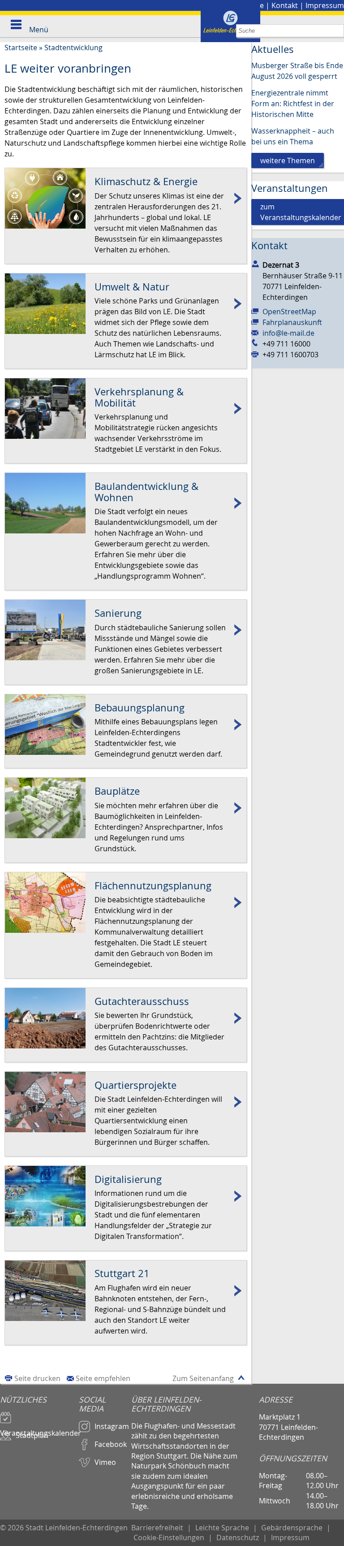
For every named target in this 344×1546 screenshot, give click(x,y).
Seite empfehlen (103, 1378)
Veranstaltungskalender (39, 1429)
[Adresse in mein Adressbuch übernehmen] (255, 263)
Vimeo (105, 1462)
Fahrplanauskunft (292, 322)
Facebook (111, 1444)
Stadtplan (32, 1435)
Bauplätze (125, 808)
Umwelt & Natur (125, 303)
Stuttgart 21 (125, 1290)
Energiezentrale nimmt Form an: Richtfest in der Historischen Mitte (292, 103)
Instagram (112, 1426)
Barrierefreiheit (157, 1528)
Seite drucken (37, 1378)
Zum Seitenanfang (203, 1378)
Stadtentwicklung (73, 47)
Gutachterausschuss (125, 1018)
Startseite (20, 47)
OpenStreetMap (289, 311)
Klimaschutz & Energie (125, 198)
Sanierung (125, 630)
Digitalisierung (125, 1196)
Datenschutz (237, 1537)
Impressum (324, 5)
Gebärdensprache (291, 1528)
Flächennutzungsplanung (125, 902)
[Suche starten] (337, 31)
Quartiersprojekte (125, 1102)
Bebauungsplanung (125, 724)
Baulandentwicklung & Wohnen (125, 503)
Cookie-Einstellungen (168, 1537)
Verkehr (125, 408)
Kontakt (284, 5)
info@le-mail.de (288, 333)
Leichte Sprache (222, 1528)
